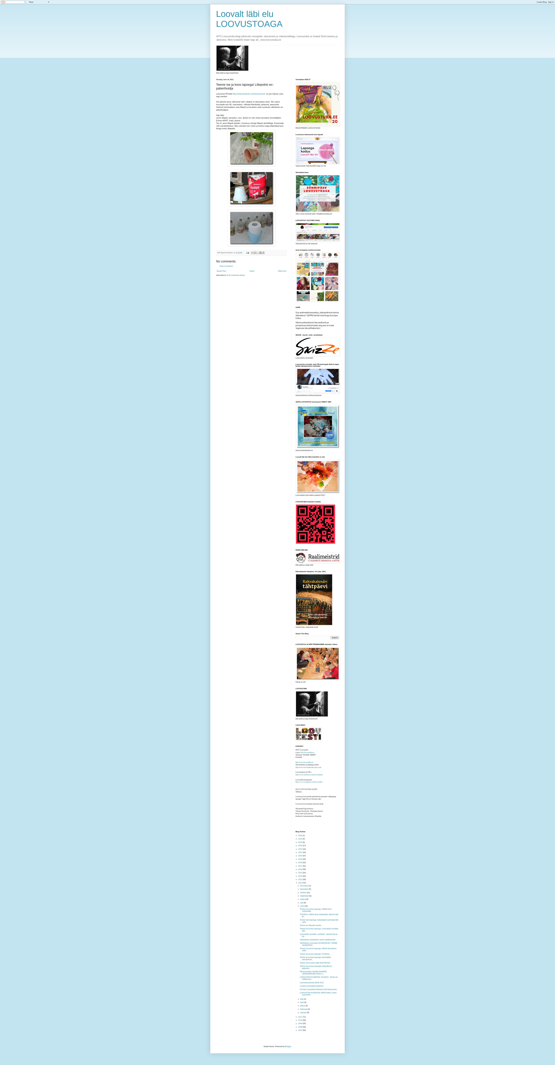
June (302, 906)
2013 (300, 879)
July (302, 903)
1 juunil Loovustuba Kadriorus (311, 986)
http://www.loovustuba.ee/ (304, 762)
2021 (300, 852)
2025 (300, 839)
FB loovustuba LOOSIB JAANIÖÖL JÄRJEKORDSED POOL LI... (313, 973)
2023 (300, 846)
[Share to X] (257, 252)
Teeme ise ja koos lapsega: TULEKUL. (315, 954)
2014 (300, 876)
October (303, 893)
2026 (300, 836)
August (303, 899)
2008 (300, 1027)
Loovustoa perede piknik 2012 (312, 983)
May (302, 999)
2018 (300, 863)
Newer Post (221, 271)
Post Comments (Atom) (236, 275)
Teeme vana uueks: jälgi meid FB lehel (315, 963)
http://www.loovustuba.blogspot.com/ (308, 767)
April (302, 1002)
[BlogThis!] (255, 252)
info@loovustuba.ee (307, 752)
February (304, 1009)
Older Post (282, 271)
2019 (300, 859)
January (303, 1013)
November (304, 889)
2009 (300, 1024)
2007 (300, 1030)
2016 (300, 869)
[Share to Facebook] (260, 252)
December (304, 886)
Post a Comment (226, 266)
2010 (300, 1020)
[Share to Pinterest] (263, 252)
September (304, 896)
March (303, 1006)
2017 (300, 866)
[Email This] (252, 252)
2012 (300, 883)
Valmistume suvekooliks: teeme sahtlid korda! (317, 940)
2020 (300, 856)
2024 (300, 842)
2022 (300, 849)
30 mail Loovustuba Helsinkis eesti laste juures (318, 989)
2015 (300, 873)
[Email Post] (247, 252)
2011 (300, 1017)
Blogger (288, 1046)
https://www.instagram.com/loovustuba (309, 782)
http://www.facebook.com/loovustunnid (249, 94)
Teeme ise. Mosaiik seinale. (311, 925)
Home (252, 271)
